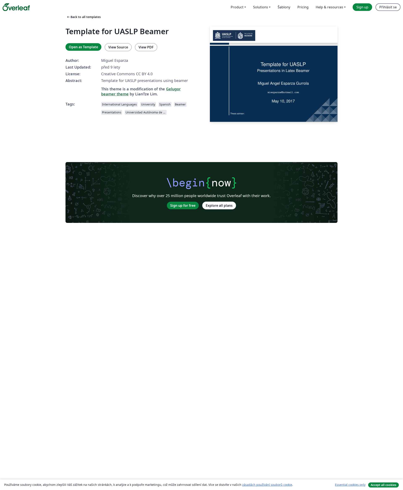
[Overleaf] (16, 7)
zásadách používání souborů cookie (267, 485)
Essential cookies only (350, 485)
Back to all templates (83, 17)
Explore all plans (219, 205)
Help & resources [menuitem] (329, 7)
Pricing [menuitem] (303, 7)
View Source (118, 47)
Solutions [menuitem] (260, 7)
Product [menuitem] (237, 7)
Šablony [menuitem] (284, 7)
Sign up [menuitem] (362, 7)
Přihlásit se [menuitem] (388, 7)
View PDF (146, 47)
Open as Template (83, 47)
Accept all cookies (383, 485)
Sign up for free (182, 205)
